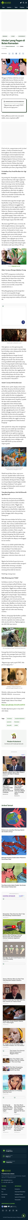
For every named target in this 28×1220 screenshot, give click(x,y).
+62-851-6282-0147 (8, 1182)
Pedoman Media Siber (20, 1191)
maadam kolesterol (19, 718)
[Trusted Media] (2, 1206)
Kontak (3, 1197)
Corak (13, 36)
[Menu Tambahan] (26, 2)
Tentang (4, 1189)
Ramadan (16, 721)
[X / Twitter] (6, 1210)
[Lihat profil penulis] (14, 738)
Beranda (5, 36)
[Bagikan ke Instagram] (12, 53)
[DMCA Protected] (5, 1206)
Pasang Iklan (18, 1199)
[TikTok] (9, 1210)
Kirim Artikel (4, 1194)
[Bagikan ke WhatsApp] (9, 53)
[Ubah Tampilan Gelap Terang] (24, 1216)
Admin (6, 711)
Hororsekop (21, 36)
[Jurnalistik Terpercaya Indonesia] (13, 1206)
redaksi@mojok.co (7, 1180)
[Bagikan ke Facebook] (19, 53)
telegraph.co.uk (16, 266)
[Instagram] (3, 1210)
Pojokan (22, 7)
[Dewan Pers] (9, 1206)
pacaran (9, 721)
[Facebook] (13, 1210)
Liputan (9, 7)
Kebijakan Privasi (19, 1194)
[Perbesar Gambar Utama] (14, 74)
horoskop (9, 718)
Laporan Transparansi (20, 1197)
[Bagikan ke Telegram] (16, 53)
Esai (3, 7)
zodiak (16, 725)
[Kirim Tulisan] (21, 2)
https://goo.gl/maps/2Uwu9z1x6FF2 (13, 705)
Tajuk (16, 7)
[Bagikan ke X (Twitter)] (23, 53)
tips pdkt (9, 725)
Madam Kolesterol (14, 741)
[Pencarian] (23, 2)
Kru (2, 1191)
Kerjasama (17, 1189)
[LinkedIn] (16, 1210)
